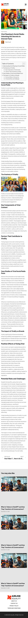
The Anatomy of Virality (9, 68)
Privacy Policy (14, 605)
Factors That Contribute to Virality (13, 71)
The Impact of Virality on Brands (11, 75)
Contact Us (14, 603)
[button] (25, 4)
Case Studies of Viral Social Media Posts (13, 73)
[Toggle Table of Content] (23, 63)
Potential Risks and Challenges (12, 78)
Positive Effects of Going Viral (12, 77)
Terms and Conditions (14, 608)
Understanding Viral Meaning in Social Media (14, 66)
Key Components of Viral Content (13, 69)
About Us (14, 601)
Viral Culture (4, 31)
